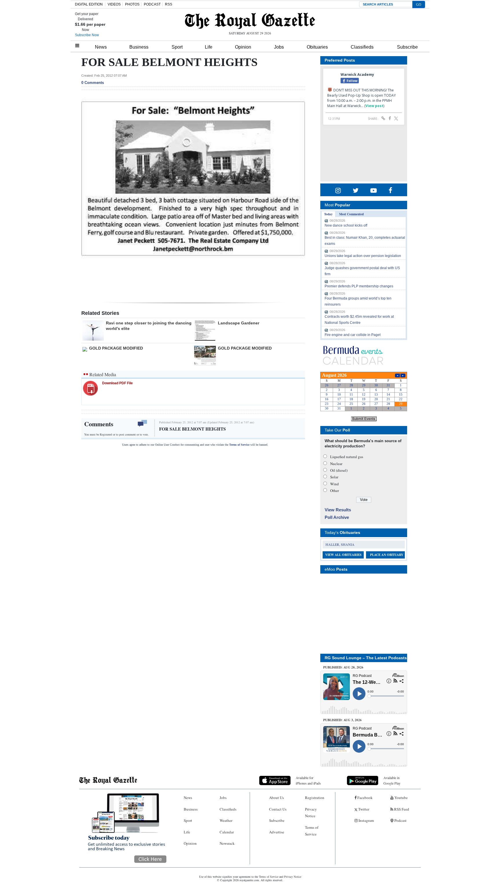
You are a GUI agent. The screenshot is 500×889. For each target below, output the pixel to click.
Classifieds (362, 47)
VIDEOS (114, 4)
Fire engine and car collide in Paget (352, 335)
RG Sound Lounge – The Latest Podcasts (366, 657)
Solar (334, 477)
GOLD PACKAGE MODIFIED (116, 348)
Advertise (276, 832)
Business (138, 47)
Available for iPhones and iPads (308, 780)
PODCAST (152, 4)
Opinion (243, 47)
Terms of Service (239, 444)
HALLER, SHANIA (340, 544)
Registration (314, 797)
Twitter (363, 809)
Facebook (364, 797)
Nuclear (336, 463)
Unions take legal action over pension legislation (363, 256)
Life (208, 47)
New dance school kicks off (346, 225)
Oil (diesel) (339, 470)
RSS (168, 4)
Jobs (279, 47)
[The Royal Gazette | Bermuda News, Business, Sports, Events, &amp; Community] (250, 20)
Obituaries (317, 47)
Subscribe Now (87, 35)
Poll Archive (337, 517)
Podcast (400, 820)
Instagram (366, 820)
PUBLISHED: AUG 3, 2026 (342, 720)
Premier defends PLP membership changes (359, 286)
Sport (177, 47)
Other (334, 490)
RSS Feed (401, 809)
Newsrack (227, 843)
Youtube (401, 797)
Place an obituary (386, 554)
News (101, 47)
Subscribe (407, 47)
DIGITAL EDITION (89, 4)
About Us (276, 797)
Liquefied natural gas (346, 456)
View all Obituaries (343, 554)
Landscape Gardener (238, 323)
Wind (334, 483)
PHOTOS (132, 4)
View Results (338, 509)
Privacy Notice (311, 812)
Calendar (227, 832)
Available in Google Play (391, 780)
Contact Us (277, 809)
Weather (226, 820)
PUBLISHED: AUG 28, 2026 (343, 667)
